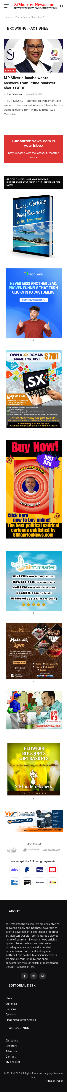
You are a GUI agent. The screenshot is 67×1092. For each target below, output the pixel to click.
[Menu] (6, 6)
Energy (9, 70)
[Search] (61, 6)
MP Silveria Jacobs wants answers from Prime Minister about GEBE (29, 83)
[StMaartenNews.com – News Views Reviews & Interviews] (35, 6)
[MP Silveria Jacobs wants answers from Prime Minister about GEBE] (33, 56)
